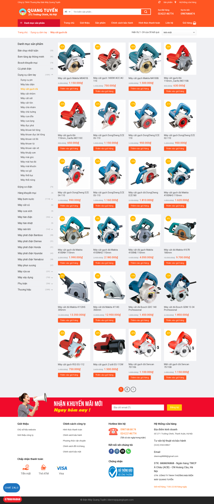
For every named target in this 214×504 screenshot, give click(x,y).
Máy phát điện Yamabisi (31, 259)
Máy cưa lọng (27, 121)
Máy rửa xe (24, 271)
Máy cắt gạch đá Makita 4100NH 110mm (70, 251)
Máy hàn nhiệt (25, 223)
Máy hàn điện (25, 217)
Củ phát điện (24, 68)
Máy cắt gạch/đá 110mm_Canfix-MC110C (70, 137)
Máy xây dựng (25, 277)
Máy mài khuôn (28, 166)
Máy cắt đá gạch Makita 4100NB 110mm (141, 251)
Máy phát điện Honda (29, 247)
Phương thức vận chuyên (74, 440)
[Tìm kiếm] (146, 12)
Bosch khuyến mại (27, 62)
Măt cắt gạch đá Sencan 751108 (176, 366)
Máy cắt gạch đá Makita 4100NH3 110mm (176, 194)
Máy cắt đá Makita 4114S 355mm (106, 308)
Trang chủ (23, 32)
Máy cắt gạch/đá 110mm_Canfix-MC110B (176, 79)
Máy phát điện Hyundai (30, 253)
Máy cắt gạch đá (29, 89)
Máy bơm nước (26, 199)
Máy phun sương (27, 265)
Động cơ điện (25, 186)
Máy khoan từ (28, 143)
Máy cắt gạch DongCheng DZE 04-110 (73, 194)
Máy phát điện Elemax (30, 241)
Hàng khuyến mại (27, 192)
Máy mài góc (27, 157)
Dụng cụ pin (27, 80)
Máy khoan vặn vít (30, 148)
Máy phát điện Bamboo (30, 235)
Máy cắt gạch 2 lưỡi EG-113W (108, 364)
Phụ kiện (22, 283)
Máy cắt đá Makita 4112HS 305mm (71, 308)
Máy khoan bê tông (30, 130)
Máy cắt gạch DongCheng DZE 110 (144, 137)
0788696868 (12, 499)
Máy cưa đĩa (27, 116)
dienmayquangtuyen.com (121, 500)
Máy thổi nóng (28, 180)
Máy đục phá (27, 125)
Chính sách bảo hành (72, 435)
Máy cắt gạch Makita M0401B (73, 78)
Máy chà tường (28, 112)
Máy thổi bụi (27, 175)
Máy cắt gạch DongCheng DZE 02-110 (179, 137)
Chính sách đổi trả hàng (74, 446)
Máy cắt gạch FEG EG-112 (71, 364)
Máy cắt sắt (27, 98)
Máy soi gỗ (26, 171)
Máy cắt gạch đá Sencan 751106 (141, 366)
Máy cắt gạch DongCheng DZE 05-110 (108, 137)
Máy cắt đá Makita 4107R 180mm (177, 251)
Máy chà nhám (28, 107)
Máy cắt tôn (27, 103)
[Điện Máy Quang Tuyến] (38, 12)
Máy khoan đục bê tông (33, 134)
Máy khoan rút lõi (29, 139)
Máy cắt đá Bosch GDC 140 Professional (143, 308)
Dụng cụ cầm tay (39, 32)
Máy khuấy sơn (28, 152)
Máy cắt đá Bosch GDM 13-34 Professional (179, 308)
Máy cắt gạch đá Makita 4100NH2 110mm (105, 251)
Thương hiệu (24, 289)
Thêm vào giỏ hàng (69, 88)
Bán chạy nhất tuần (28, 50)
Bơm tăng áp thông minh (31, 56)
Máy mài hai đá (28, 161)
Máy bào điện (27, 84)
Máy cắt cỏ (24, 205)
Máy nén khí (24, 229)
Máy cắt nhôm (28, 93)
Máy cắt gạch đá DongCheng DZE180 (143, 194)
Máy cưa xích (25, 211)
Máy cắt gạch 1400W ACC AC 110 (108, 79)
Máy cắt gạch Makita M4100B (144, 78)
